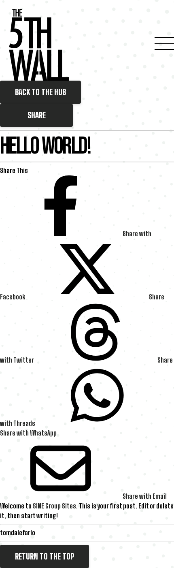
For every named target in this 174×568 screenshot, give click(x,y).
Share (37, 115)
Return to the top (44, 556)
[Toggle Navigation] (164, 44)
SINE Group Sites (54, 506)
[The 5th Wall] (39, 45)
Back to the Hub (40, 92)
